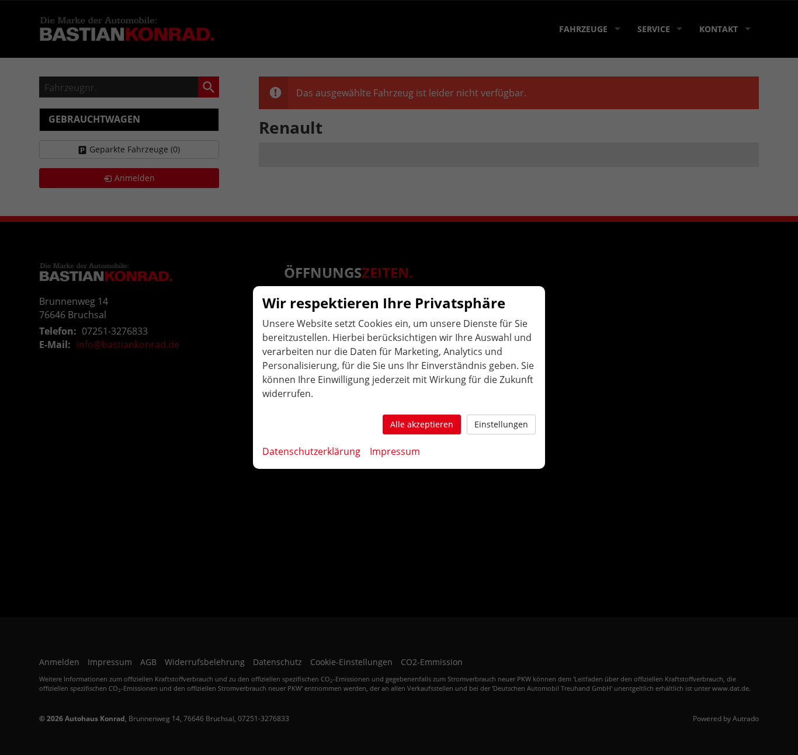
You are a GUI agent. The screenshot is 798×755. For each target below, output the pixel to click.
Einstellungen (501, 424)
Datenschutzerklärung (311, 451)
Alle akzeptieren (421, 424)
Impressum (395, 451)
